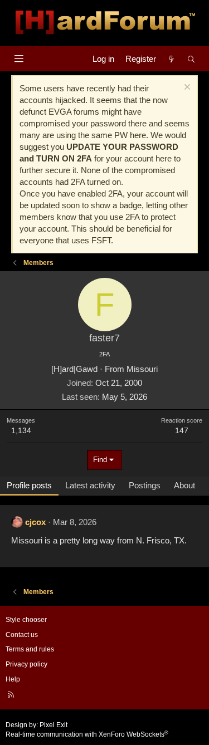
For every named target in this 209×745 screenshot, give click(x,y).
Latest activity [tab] (90, 485)
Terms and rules (30, 649)
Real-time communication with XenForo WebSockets (87, 734)
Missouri (142, 369)
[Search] (191, 58)
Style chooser (26, 620)
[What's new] (171, 58)
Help (13, 679)
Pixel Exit (53, 725)
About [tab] (184, 485)
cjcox (35, 522)
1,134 (21, 430)
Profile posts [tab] (29, 485)
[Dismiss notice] (186, 88)
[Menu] (19, 58)
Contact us (22, 635)
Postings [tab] (145, 485)
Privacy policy (26, 664)
